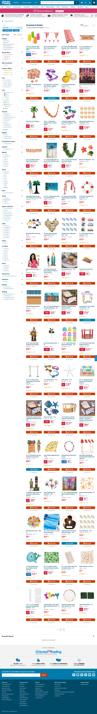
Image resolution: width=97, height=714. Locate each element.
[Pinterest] (81, 674)
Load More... (5, 108)
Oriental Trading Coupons (7, 694)
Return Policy (22, 692)
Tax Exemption (23, 701)
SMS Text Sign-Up (6, 697)
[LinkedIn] (77, 674)
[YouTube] (89, 674)
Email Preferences (23, 705)
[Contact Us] (85, 2)
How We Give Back (39, 686)
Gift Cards (4, 692)
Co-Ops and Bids (5, 686)
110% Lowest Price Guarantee (41, 692)
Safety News (57, 690)
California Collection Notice (60, 688)
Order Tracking (23, 688)
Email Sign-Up (5, 696)
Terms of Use (57, 686)
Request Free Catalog (6, 690)
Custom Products (84, 684)
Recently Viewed (7, 636)
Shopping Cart (23, 696)
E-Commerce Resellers (59, 694)
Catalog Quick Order (6, 684)
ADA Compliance (23, 703)
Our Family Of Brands (40, 696)
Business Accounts (6, 688)
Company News (38, 697)
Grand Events (8, 30)
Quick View (34, 64)
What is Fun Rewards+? (7, 699)
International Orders (24, 697)
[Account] (89, 2)
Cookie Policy (57, 696)
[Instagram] (93, 674)
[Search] (76, 2)
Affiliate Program (39, 690)
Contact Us (22, 684)
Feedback (96, 358)
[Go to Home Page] (2, 21)
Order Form (22, 690)
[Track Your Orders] (82, 2)
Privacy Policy (57, 684)
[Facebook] (73, 674)
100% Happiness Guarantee (41, 694)
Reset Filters (19, 27)
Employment (38, 688)
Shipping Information (24, 694)
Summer (16, 30)
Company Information (40, 684)
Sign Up (44, 675)
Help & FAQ (22, 686)
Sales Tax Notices (23, 699)
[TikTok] (85, 674)
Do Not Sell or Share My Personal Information (64, 692)
